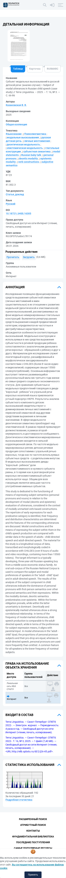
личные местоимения (37, 141)
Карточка (34, 68)
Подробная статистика (18, 799)
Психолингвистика (35, 134)
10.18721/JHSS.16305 (18, 213)
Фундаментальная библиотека (33, 836)
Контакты (33, 830)
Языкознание (14, 134)
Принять (33, 874)
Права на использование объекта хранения (27, 665)
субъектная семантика (37, 151)
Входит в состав (19, 715)
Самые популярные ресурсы (33, 848)
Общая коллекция (16, 124)
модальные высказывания (23, 137)
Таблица (18, 68)
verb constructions (28, 161)
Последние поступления (33, 842)
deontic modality (28, 158)
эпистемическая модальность (25, 148)
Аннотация (15, 287)
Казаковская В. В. (16, 105)
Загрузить (29, 257)
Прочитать (13, 257)
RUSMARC (52, 68)
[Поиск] (44, 5)
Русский (10, 203)
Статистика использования (29, 765)
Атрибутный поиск (33, 825)
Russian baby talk (31, 155)
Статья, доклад (15, 194)
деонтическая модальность (23, 144)
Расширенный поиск (33, 819)
